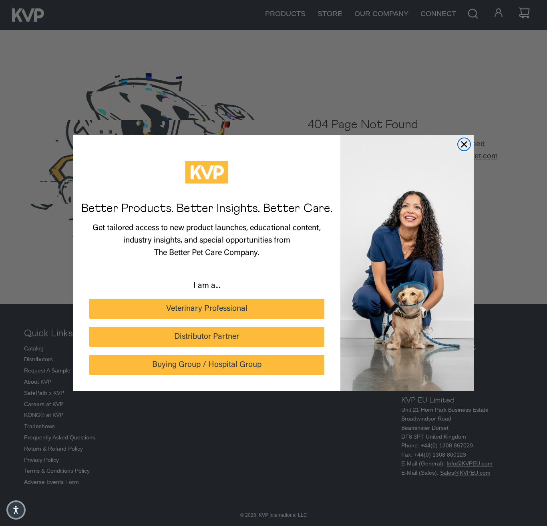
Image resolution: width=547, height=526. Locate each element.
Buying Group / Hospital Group (206, 365)
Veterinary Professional (206, 309)
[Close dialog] (464, 144)
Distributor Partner (206, 337)
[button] (16, 510)
